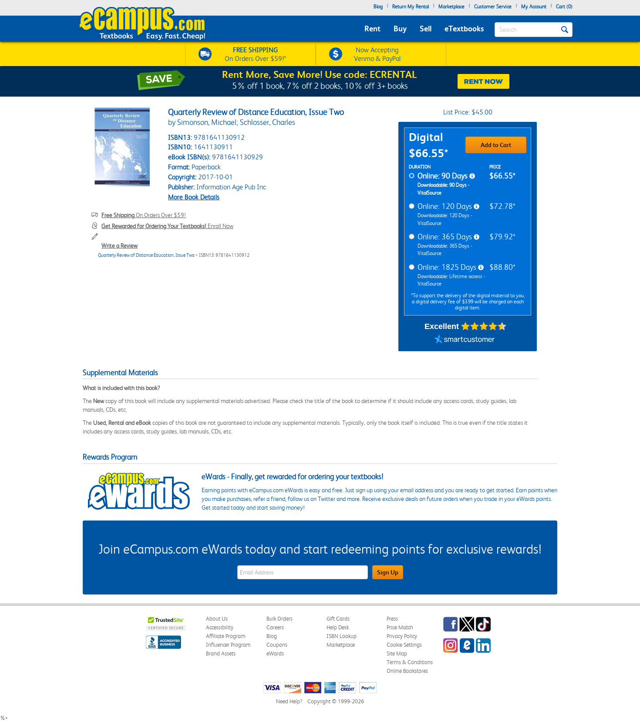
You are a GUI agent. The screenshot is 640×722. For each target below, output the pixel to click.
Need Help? (289, 701)
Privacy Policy (402, 636)
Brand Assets (221, 653)
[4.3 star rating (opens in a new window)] (484, 326)
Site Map (397, 653)
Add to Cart (496, 144)
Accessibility (219, 627)
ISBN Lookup (342, 636)
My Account (533, 6)
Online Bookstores (407, 671)
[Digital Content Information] (472, 176)
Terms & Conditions (410, 662)
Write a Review (119, 245)
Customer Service (493, 6)
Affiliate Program (226, 636)
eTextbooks (464, 28)
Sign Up (387, 572)
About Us (217, 618)
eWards (275, 653)
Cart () (564, 6)
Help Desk (338, 627)
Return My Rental (410, 6)
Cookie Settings (404, 644)
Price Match (400, 627)
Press (392, 618)
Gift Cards (338, 618)
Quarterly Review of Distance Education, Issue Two (146, 255)
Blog (378, 6)
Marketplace (451, 6)
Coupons (276, 644)
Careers (275, 627)
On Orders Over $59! (143, 215)
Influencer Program (228, 644)
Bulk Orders (279, 618)
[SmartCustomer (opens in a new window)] (464, 340)
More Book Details (193, 197)
